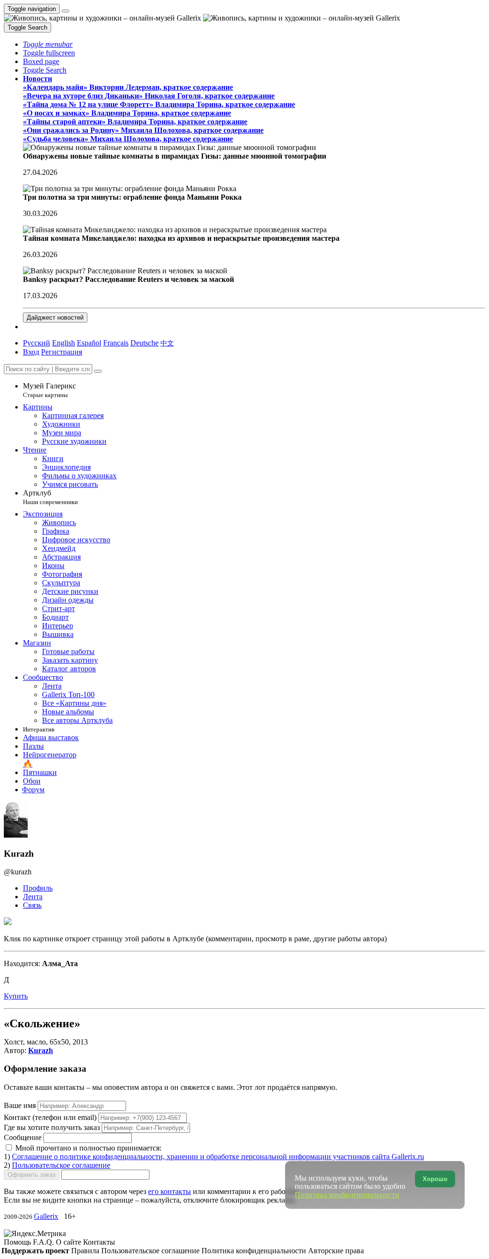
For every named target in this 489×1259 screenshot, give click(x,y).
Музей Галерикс (49, 390)
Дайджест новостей (55, 317)
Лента (33, 897)
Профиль (38, 888)
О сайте (69, 1242)
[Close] (98, 371)
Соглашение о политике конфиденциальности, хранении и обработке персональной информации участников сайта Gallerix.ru (218, 1156)
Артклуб (50, 497)
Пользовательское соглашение (61, 1165)
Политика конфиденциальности (255, 1251)
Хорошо (435, 1179)
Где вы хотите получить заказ (52, 1127)
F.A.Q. (44, 1242)
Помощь (18, 1242)
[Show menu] (65, 11)
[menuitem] (167, 343)
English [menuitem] (63, 343)
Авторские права (336, 1251)
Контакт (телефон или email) (51, 1117)
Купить (16, 996)
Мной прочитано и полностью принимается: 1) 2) (214, 1156)
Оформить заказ (31, 1174)
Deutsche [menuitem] (144, 343)
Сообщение (23, 1137)
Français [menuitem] (115, 343)
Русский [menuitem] (36, 343)
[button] (48, 44)
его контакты (169, 1191)
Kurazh (40, 1050)
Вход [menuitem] (31, 352)
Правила (86, 1251)
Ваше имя (21, 1105)
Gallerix (46, 1216)
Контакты (99, 1242)
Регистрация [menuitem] (61, 352)
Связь (32, 905)
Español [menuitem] (89, 343)
